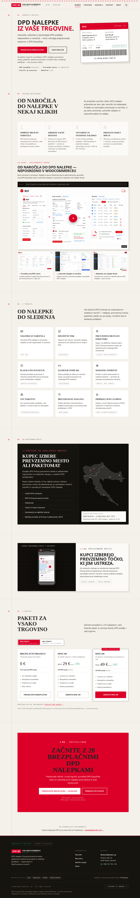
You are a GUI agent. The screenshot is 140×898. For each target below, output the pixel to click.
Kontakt (109, 5)
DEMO (118, 5)
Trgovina (88, 5)
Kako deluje (58, 50)
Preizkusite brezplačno (32, 50)
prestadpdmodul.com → (94, 830)
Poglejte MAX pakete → (54, 704)
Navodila (99, 5)
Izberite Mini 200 (110, 695)
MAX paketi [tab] (52, 642)
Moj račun (79, 858)
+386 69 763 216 (110, 864)
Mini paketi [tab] (29, 642)
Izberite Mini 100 (73, 695)
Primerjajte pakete (94, 791)
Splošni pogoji (80, 862)
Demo (77, 866)
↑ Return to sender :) (116, 886)
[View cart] (126, 5)
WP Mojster (124, 877)
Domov (78, 5)
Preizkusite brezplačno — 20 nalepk (59, 791)
